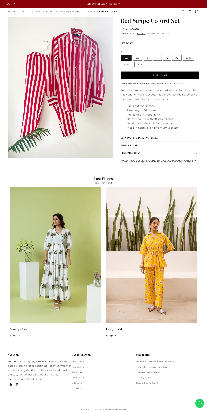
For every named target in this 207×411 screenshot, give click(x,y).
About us (77, 372)
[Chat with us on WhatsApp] (200, 403)
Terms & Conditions (147, 383)
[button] (13, 11)
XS (137, 57)
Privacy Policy (144, 377)
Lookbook (77, 388)
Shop (13, 335)
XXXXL (141, 64)
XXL (188, 57)
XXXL (127, 64)
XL (176, 57)
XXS (126, 57)
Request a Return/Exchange (152, 367)
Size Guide (78, 361)
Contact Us (78, 377)
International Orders (147, 372)
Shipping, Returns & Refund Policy (155, 361)
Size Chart (127, 42)
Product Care (79, 367)
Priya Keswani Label (97, 409)
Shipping (141, 33)
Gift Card (77, 383)
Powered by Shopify (116, 409)
